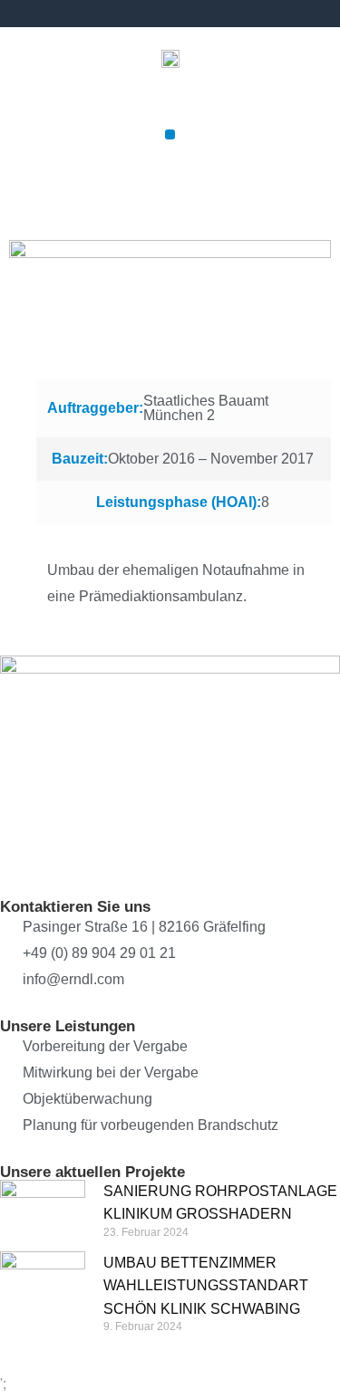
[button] (170, 134)
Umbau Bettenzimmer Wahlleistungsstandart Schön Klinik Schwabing (205, 1285)
